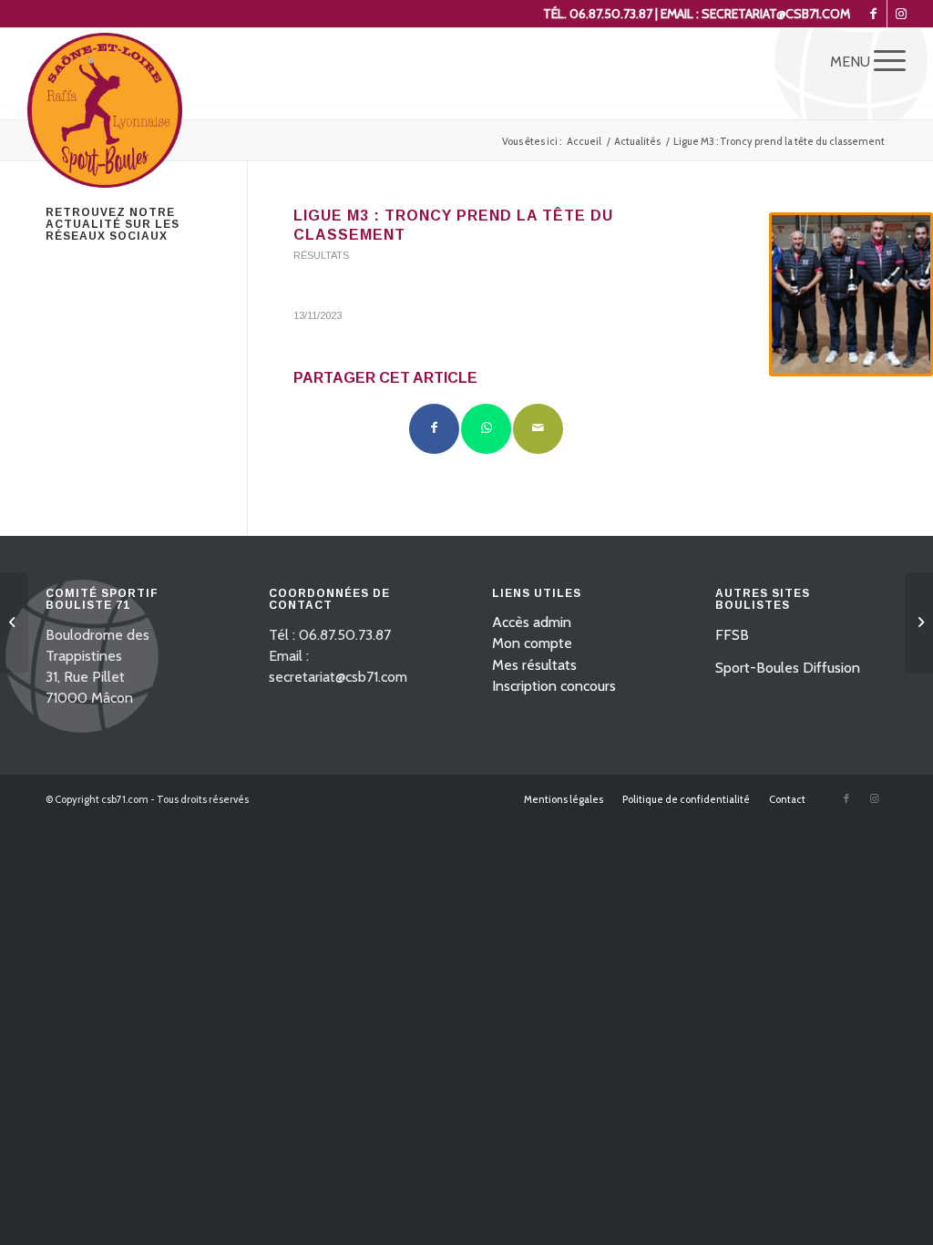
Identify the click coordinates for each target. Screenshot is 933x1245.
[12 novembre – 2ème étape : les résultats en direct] (14, 622)
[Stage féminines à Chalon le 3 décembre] (919, 622)
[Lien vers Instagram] (901, 13)
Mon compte (532, 643)
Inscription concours (554, 686)
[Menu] (884, 60)
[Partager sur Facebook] (434, 429)
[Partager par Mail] (538, 429)
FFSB (732, 634)
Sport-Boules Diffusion (787, 667)
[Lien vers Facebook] (873, 13)
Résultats (321, 255)
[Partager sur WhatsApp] (486, 429)
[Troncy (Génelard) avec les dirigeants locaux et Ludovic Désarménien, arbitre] (851, 294)
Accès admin (531, 622)
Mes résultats (534, 665)
